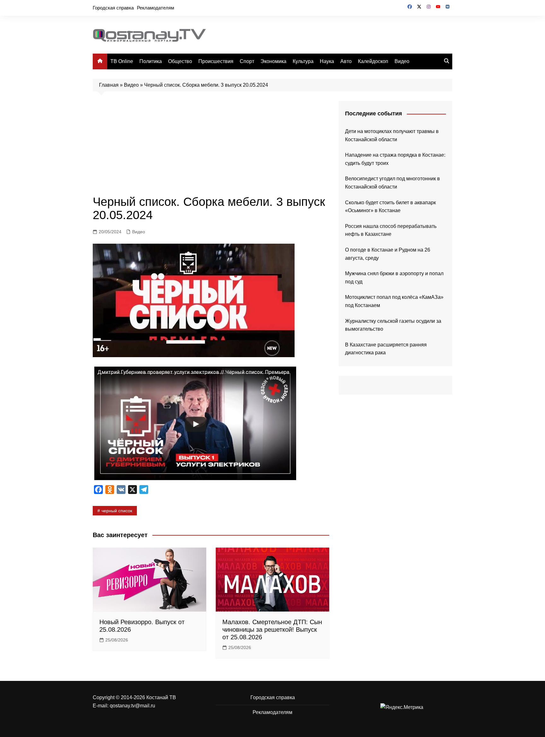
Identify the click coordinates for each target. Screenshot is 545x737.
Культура (303, 61)
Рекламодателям (155, 7)
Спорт (247, 61)
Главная (109, 85)
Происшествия (215, 61)
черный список (117, 510)
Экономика (273, 61)
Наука (327, 61)
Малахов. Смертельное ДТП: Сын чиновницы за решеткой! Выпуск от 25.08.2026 (272, 629)
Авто (346, 61)
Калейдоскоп (373, 61)
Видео (402, 61)
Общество (180, 61)
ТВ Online (121, 61)
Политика (150, 61)
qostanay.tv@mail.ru (132, 705)
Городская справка (113, 7)
